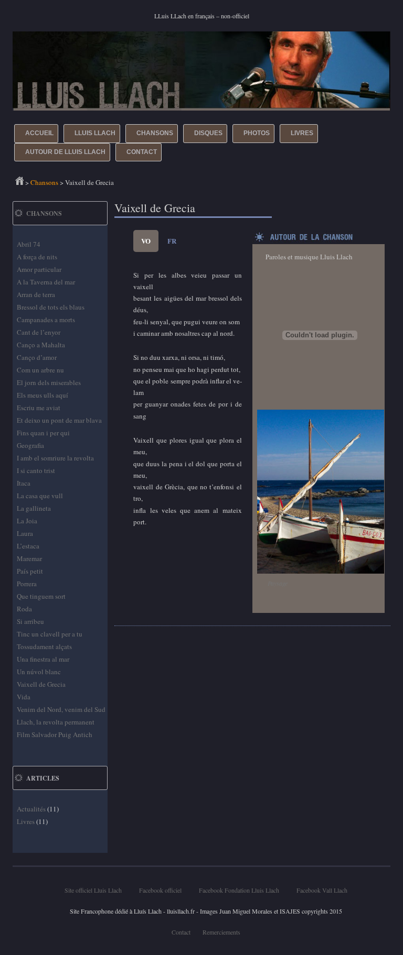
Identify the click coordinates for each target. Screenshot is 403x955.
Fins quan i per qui (43, 432)
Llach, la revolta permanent (55, 722)
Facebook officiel (160, 890)
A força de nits (37, 256)
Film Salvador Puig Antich (54, 734)
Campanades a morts (46, 319)
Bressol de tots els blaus (50, 307)
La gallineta (34, 508)
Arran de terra (36, 294)
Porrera (27, 583)
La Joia (27, 520)
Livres (302, 133)
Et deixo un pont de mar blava (59, 420)
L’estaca (28, 546)
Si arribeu (30, 621)
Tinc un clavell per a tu (49, 634)
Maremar (29, 558)
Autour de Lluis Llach (65, 152)
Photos (256, 133)
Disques (208, 133)
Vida (23, 696)
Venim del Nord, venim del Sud (61, 709)
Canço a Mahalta (41, 344)
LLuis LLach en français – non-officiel (201, 16)
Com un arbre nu (40, 370)
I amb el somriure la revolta (55, 458)
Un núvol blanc (39, 671)
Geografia (30, 445)
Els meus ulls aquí (42, 395)
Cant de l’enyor (38, 332)
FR (171, 241)
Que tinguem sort (41, 596)
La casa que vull (40, 495)
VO (146, 241)
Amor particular (39, 269)
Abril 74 (28, 244)
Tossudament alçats (44, 646)
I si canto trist (36, 470)
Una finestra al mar (43, 659)
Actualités (31, 809)
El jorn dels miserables (49, 382)
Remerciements (221, 932)
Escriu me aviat (38, 407)
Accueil (39, 133)
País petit (30, 571)
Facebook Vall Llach (321, 890)
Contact (141, 152)
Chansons (154, 133)
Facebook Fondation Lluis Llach (239, 890)
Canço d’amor (37, 357)
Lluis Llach (95, 133)
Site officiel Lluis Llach (93, 890)
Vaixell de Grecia (41, 684)
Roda (24, 608)
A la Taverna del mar (46, 282)
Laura (25, 533)
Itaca (23, 483)
